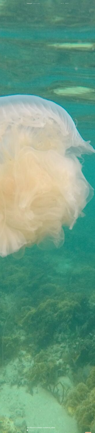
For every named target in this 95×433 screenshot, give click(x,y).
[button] (62, 3)
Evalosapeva (29, 3)
